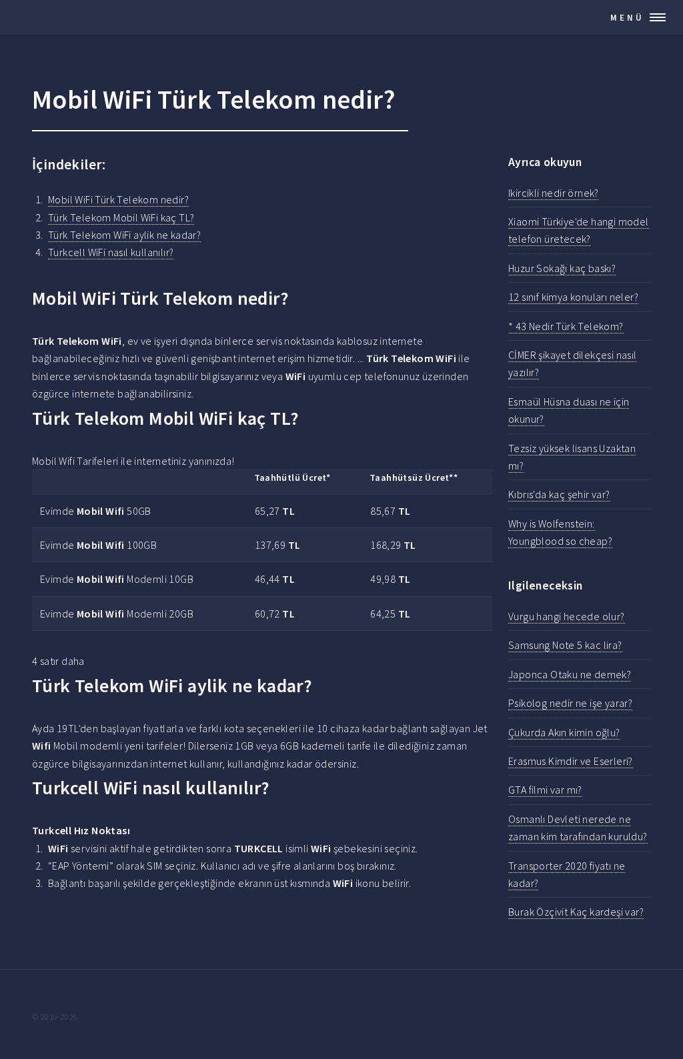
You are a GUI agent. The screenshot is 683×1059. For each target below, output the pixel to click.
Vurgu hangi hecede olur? (566, 616)
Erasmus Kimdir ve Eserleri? (570, 761)
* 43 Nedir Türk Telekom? (566, 326)
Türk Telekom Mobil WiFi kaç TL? (121, 217)
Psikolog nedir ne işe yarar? (570, 703)
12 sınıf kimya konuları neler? (573, 296)
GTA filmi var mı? (545, 789)
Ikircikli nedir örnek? (553, 192)
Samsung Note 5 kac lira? (565, 645)
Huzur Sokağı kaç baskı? (562, 268)
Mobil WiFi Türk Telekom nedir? (118, 199)
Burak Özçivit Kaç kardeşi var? (576, 911)
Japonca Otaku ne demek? (569, 674)
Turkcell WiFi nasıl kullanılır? (110, 252)
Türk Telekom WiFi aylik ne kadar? (124, 234)
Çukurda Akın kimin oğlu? (564, 732)
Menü (627, 17)
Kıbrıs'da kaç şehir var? (559, 494)
